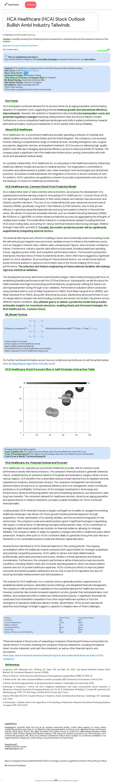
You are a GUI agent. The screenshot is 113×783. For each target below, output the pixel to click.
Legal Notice (74, 761)
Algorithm (7, 45)
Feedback (21, 765)
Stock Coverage (51, 761)
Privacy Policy (100, 761)
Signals (17, 761)
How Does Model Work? (32, 761)
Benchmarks (10, 765)
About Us (9, 761)
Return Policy (87, 761)
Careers (63, 761)
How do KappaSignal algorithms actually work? (29, 363)
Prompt (31, 5)
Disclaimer (33, 45)
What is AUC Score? (30, 70)
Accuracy (16, 45)
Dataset (24, 45)
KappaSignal (13, 5)
